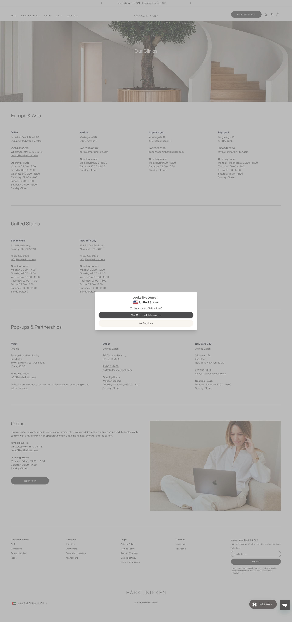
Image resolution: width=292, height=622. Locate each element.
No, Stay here (146, 323)
